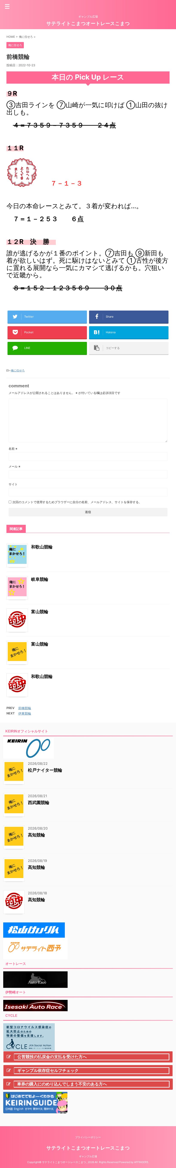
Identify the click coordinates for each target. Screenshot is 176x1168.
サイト (13, 484)
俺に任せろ (18, 370)
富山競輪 (39, 611)
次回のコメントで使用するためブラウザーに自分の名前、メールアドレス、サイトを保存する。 (77, 502)
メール (14, 466)
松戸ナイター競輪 (45, 770)
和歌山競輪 (42, 546)
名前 (13, 448)
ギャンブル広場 (88, 1156)
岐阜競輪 (39, 579)
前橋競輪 (24, 708)
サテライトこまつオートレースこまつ (88, 23)
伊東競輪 (24, 713)
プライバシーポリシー (88, 1137)
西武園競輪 (38, 802)
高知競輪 (36, 835)
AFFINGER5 (141, 1162)
